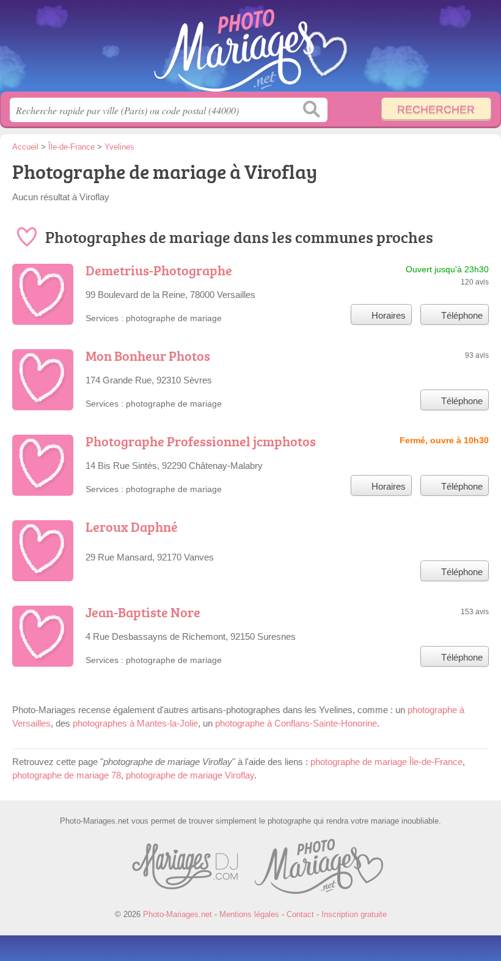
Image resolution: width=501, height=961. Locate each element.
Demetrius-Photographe (159, 270)
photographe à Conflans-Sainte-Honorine (296, 723)
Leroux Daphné (132, 526)
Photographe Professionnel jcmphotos (201, 441)
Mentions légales (249, 914)
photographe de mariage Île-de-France (386, 761)
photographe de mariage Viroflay (190, 775)
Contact (300, 914)
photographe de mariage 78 (66, 775)
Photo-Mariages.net (250, 50)
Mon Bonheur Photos (148, 355)
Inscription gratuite (354, 914)
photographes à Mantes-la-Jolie (135, 723)
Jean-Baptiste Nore (143, 612)
